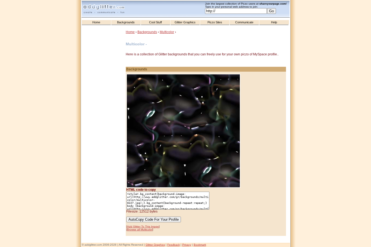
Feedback (173, 244)
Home (96, 22)
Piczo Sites (214, 22)
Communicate (244, 22)
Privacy (186, 244)
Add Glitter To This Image (143, 226)
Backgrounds (126, 22)
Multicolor (167, 32)
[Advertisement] (104, 136)
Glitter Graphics (185, 22)
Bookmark (200, 244)
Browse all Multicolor (139, 229)
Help (274, 22)
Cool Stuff (155, 22)
